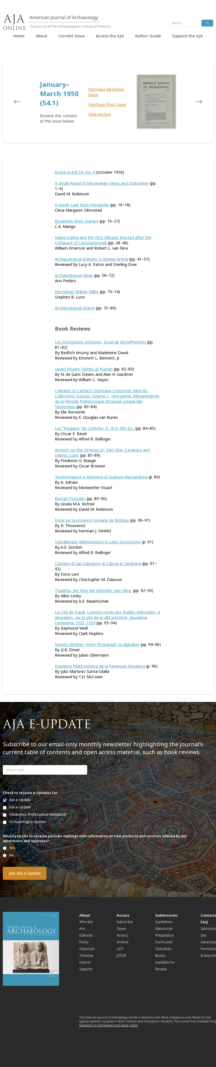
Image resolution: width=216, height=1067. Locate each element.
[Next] (193, 101)
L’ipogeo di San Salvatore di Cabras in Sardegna (98, 563)
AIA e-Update (20, 807)
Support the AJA (187, 36)
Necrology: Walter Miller (77, 291)
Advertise (208, 942)
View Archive (99, 114)
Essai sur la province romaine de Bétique (92, 520)
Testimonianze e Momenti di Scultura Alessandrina (101, 477)
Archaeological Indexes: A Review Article (91, 259)
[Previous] (22, 101)
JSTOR (121, 955)
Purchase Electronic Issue (106, 92)
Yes (12, 848)
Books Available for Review (165, 962)
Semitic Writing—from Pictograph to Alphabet (97, 644)
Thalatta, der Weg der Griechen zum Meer (93, 590)
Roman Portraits (70, 498)
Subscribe (125, 921)
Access (123, 915)
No (11, 855)
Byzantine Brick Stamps (76, 221)
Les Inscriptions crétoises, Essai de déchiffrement (100, 342)
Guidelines (164, 921)
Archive (123, 942)
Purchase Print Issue (107, 104)
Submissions (166, 915)
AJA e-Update (20, 799)
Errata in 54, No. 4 (75, 172)
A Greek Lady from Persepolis (82, 204)
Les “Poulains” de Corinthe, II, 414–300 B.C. (94, 428)
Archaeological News (74, 275)
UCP (120, 948)
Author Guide (148, 36)
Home (18, 36)
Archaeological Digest (75, 308)
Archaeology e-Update (27, 821)
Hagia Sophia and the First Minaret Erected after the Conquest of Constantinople (103, 240)
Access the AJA (110, 36)
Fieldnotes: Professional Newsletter (38, 814)
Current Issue (71, 36)
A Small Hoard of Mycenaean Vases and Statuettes (102, 183)
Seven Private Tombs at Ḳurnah (84, 369)
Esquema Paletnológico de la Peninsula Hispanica (100, 666)
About (41, 36)
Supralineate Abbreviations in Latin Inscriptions (98, 541)
